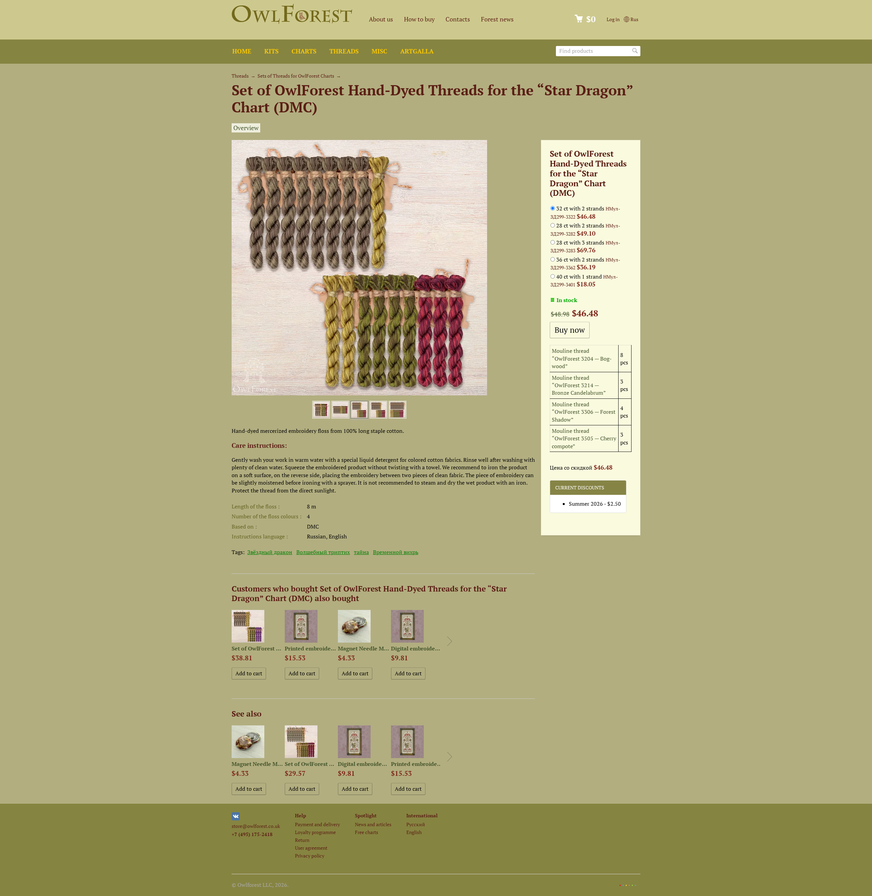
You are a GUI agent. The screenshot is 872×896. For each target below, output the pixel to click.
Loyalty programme (315, 832)
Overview (246, 128)
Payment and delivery (317, 824)
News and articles (373, 824)
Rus (633, 19)
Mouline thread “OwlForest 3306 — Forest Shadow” (584, 411)
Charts (304, 51)
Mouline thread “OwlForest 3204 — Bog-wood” (582, 358)
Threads (344, 51)
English (414, 832)
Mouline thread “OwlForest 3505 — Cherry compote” (584, 438)
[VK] (236, 818)
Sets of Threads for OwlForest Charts (296, 76)
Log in (613, 19)
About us (381, 19)
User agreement (311, 848)
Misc (379, 51)
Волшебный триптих (323, 552)
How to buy (419, 19)
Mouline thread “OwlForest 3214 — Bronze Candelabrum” (579, 385)
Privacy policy (309, 855)
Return (302, 840)
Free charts (366, 832)
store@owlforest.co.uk (256, 826)
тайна (361, 552)
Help (300, 815)
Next (449, 641)
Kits (271, 51)
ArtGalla (417, 51)
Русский (415, 824)
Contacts (458, 19)
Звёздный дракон (269, 552)
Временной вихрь (395, 552)
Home (241, 51)
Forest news (497, 19)
